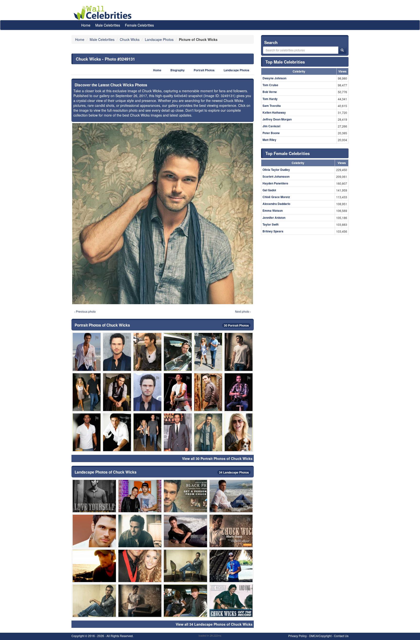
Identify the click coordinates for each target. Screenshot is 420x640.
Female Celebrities (139, 25)
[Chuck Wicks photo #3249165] (94, 531)
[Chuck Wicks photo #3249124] (117, 351)
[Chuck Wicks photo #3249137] (177, 351)
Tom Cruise (270, 85)
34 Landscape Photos (234, 472)
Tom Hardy (270, 99)
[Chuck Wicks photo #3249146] (147, 392)
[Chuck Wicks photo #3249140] (185, 566)
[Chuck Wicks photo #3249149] (185, 531)
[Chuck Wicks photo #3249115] (117, 392)
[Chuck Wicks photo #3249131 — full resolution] (162, 213)
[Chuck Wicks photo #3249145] (185, 496)
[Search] (342, 50)
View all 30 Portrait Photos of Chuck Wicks (217, 458)
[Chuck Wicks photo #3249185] (140, 496)
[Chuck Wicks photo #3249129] (140, 531)
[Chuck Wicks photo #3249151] (185, 601)
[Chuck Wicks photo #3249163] (231, 531)
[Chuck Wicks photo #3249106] (117, 432)
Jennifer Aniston (273, 217)
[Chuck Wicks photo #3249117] (94, 601)
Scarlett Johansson (275, 176)
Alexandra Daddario (276, 203)
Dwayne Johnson (274, 78)
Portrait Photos (204, 70)
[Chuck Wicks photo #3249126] (140, 566)
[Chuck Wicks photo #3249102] (208, 432)
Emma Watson (272, 210)
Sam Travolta (271, 105)
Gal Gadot (269, 190)
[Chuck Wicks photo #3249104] (208, 392)
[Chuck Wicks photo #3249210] (86, 392)
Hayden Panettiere (275, 183)
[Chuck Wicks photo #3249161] (238, 432)
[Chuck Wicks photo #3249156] (231, 601)
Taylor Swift (270, 224)
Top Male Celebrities (285, 62)
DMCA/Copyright (320, 636)
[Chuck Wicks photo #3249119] (238, 392)
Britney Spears (272, 231)
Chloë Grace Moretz (276, 197)
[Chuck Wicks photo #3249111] (94, 496)
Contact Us (341, 636)
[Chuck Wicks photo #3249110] (238, 351)
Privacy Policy (297, 636)
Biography (177, 70)
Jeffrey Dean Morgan (277, 119)
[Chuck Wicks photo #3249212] (147, 432)
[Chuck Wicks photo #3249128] (86, 432)
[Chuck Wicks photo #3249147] (86, 351)
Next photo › (243, 311)
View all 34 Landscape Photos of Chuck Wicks (214, 624)
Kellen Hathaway (274, 112)
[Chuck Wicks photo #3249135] (140, 601)
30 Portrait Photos (236, 325)
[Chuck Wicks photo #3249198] (177, 392)
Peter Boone (271, 133)
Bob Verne (269, 92)
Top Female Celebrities (287, 153)
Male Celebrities (107, 25)
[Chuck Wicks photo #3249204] (231, 566)
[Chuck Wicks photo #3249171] (231, 496)
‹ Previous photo (85, 311)
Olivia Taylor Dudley (276, 169)
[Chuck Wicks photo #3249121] (94, 566)
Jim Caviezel (271, 126)
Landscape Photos (236, 70)
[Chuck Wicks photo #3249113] (147, 351)
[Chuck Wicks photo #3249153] (208, 351)
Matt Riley (269, 139)
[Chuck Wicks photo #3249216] (177, 432)
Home (85, 25)
